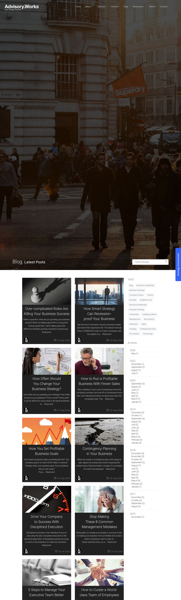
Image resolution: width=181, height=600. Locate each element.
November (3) (137, 456)
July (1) (134, 373)
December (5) (137, 453)
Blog (126, 6)
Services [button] (101, 6)
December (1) (137, 517)
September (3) (138, 383)
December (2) (137, 497)
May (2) (134, 474)
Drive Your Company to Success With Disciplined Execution (46, 522)
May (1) (134, 353)
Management (134, 319)
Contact (163, 6)
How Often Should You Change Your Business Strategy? (46, 384)
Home (78, 6)
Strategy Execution (148, 329)
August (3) (136, 387)
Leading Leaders (149, 314)
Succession (134, 334)
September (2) (138, 367)
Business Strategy (136, 290)
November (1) (137, 364)
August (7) (136, 465)
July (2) (134, 468)
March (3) (135, 480)
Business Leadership (145, 285)
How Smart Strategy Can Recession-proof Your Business (99, 314)
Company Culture (136, 295)
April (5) (134, 477)
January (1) (136, 402)
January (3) (136, 443)
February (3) (136, 440)
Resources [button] (138, 6)
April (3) (134, 433)
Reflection (133, 324)
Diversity (132, 300)
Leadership (134, 314)
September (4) (138, 418)
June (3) (135, 427)
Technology (148, 334)
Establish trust (146, 300)
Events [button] (114, 6)
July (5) (134, 424)
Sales (143, 324)
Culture (150, 295)
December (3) (137, 412)
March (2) (135, 437)
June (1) (135, 390)
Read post (46, 332)
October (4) (136, 459)
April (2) (134, 396)
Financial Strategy (136, 309)
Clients (152, 6)
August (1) (136, 370)
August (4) (136, 421)
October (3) (136, 500)
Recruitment (149, 319)
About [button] (88, 6)
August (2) (136, 506)
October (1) (136, 415)
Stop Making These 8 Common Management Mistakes (99, 522)
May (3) (134, 430)
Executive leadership (138, 305)
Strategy (132, 329)
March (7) (135, 399)
